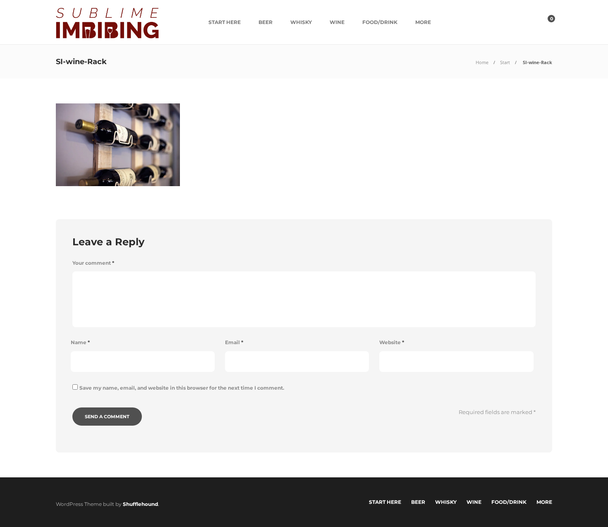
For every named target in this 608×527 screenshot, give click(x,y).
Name (80, 342)
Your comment (93, 263)
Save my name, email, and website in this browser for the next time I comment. (181, 388)
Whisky (301, 22)
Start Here (224, 22)
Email (234, 342)
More (423, 22)
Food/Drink (379, 22)
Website (391, 342)
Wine (337, 22)
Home (482, 62)
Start (505, 62)
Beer (266, 22)
